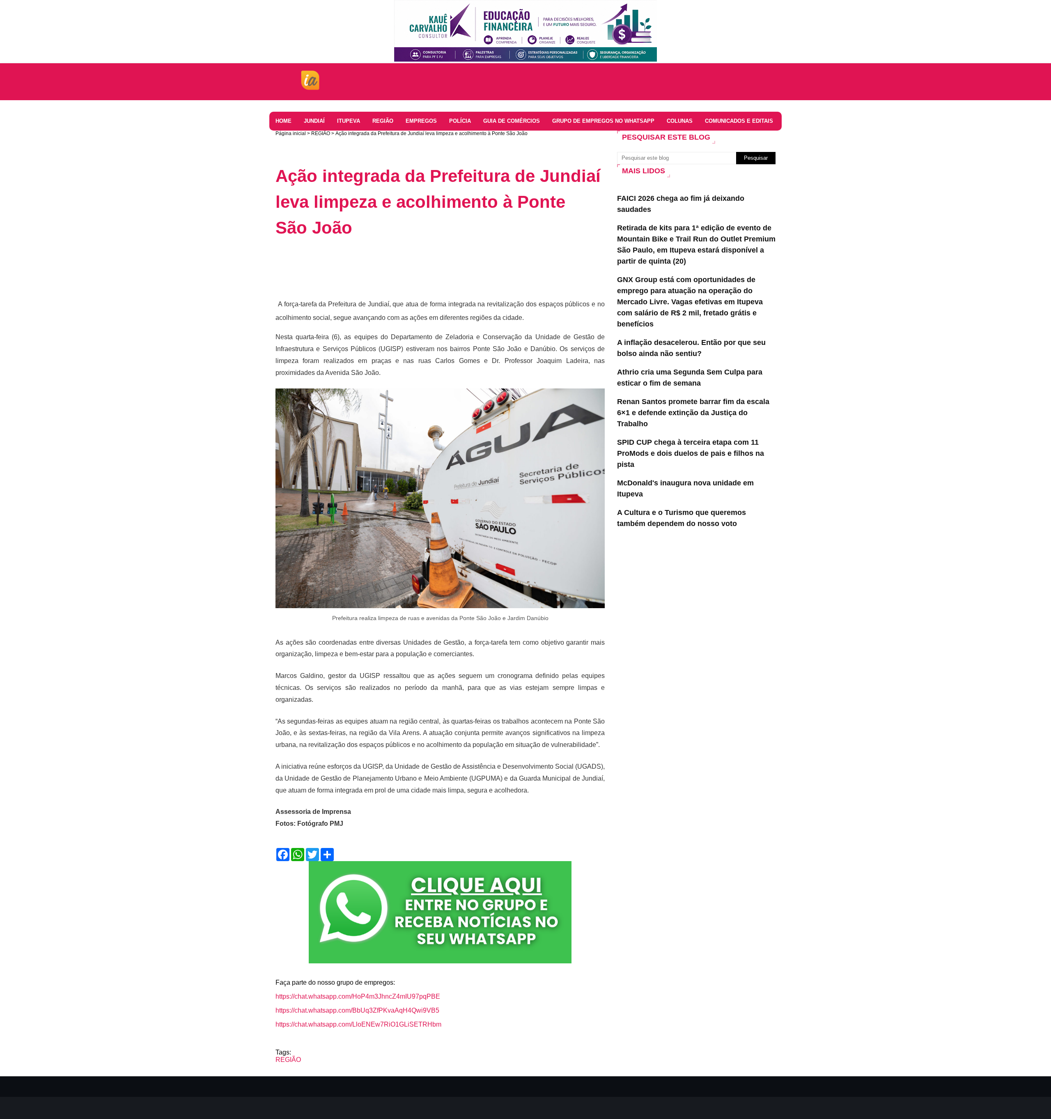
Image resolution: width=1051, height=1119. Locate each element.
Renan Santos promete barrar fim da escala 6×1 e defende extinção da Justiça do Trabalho (693, 413)
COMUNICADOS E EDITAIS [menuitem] (739, 121)
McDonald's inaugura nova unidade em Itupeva (685, 488)
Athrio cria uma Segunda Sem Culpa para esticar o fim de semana (689, 377)
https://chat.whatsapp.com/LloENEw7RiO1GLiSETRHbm (358, 1024)
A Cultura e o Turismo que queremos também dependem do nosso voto (681, 518)
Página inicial (290, 133)
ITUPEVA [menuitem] (348, 121)
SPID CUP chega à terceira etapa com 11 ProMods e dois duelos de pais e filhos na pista (690, 453)
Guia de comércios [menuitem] (511, 121)
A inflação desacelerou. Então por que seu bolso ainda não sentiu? (691, 348)
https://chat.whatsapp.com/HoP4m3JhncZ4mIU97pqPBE (357, 996)
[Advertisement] (424, 267)
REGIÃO (320, 133)
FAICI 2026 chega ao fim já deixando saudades (680, 204)
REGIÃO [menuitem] (382, 121)
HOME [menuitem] (283, 121)
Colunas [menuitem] (680, 121)
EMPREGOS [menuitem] (421, 121)
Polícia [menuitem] (460, 121)
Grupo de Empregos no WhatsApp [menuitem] (603, 121)
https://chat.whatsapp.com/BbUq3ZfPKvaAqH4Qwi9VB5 (357, 1010)
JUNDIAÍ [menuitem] (314, 121)
